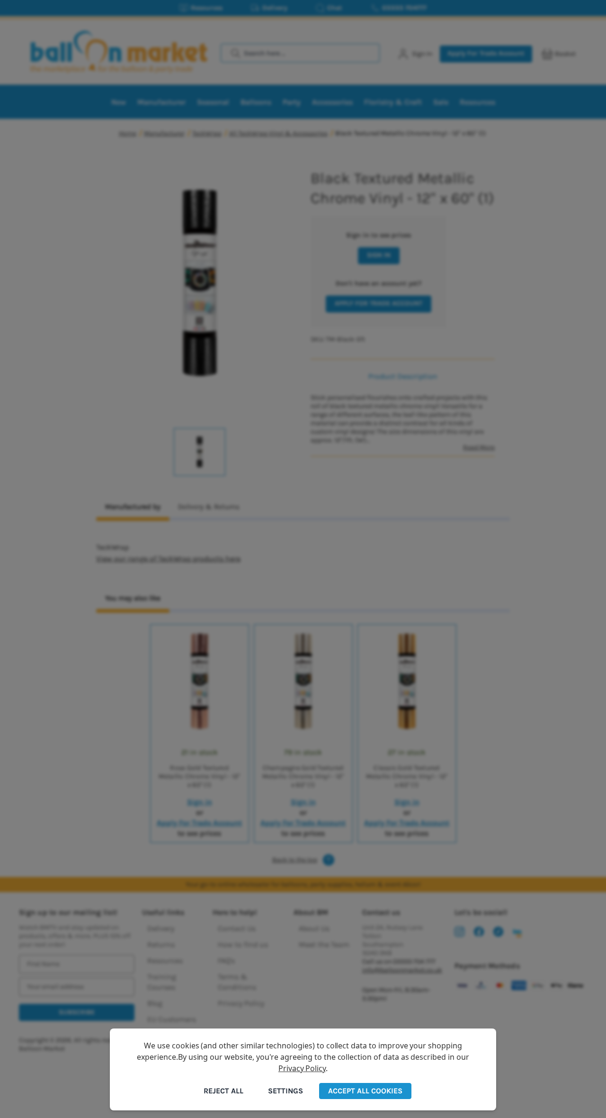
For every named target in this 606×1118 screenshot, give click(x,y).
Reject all (223, 1090)
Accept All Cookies (365, 1090)
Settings (285, 1090)
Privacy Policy (302, 1068)
